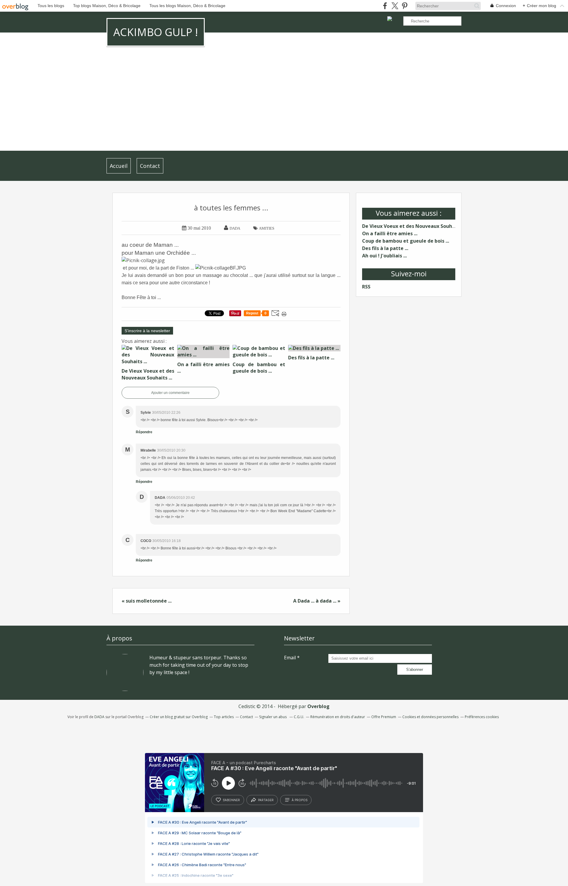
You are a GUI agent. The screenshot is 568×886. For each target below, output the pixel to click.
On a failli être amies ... (389, 233)
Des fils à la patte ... (385, 248)
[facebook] (385, 5)
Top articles (224, 716)
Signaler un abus (273, 716)
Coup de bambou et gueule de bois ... (405, 241)
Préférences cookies (482, 716)
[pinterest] (404, 5)
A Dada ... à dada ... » (317, 601)
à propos (299, 800)
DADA (99, 716)
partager (266, 800)
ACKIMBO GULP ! (155, 32)
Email (290, 657)
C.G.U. (299, 716)
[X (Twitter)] (394, 5)
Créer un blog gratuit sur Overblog (179, 716)
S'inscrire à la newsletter (147, 330)
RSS (366, 286)
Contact (150, 165)
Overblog (318, 706)
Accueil (119, 165)
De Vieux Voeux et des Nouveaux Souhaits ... (414, 226)
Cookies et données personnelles (430, 716)
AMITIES (266, 228)
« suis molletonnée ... (147, 601)
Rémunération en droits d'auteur (337, 716)
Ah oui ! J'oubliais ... (384, 255)
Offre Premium (383, 716)
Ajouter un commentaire (170, 393)
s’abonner (231, 800)
